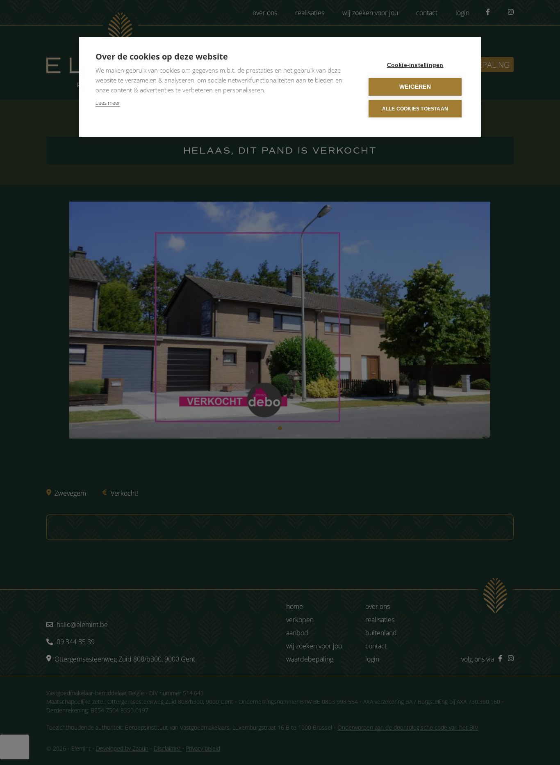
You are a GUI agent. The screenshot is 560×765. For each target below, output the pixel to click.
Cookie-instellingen (415, 65)
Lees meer (108, 102)
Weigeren (415, 87)
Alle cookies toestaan (415, 109)
